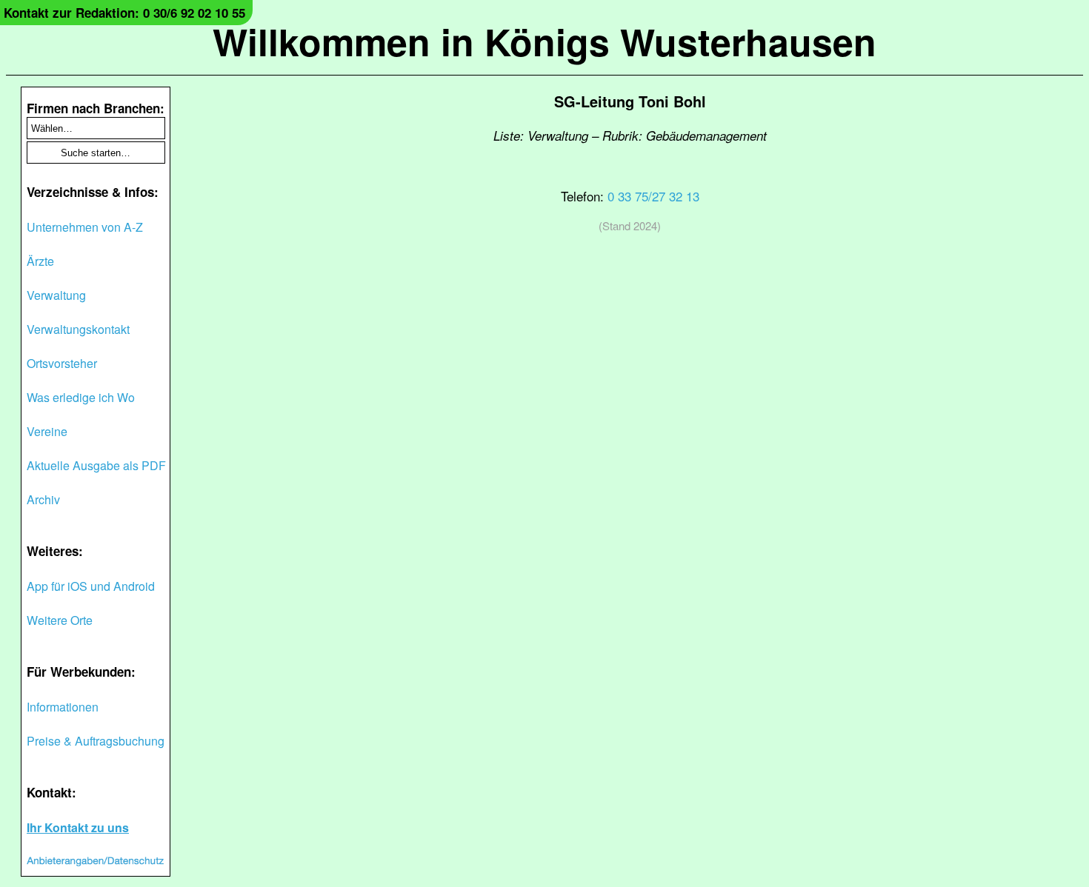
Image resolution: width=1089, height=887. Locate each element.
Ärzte (40, 261)
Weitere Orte (60, 620)
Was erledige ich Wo (81, 397)
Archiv (43, 499)
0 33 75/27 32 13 (653, 196)
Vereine (47, 431)
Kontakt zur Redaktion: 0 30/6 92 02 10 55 (124, 12)
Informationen (63, 706)
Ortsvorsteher (62, 363)
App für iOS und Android (91, 586)
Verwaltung (56, 295)
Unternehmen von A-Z (85, 226)
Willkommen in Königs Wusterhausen (544, 41)
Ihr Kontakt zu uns (78, 827)
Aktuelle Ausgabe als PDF (96, 465)
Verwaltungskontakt (78, 329)
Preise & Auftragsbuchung (95, 740)
